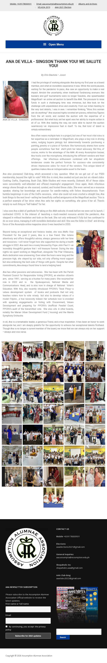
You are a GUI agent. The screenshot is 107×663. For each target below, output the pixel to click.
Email (8, 615)
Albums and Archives (87, 4)
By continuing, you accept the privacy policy (26, 628)
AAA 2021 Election (63, 7)
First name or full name (17, 603)
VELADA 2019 (44, 7)
